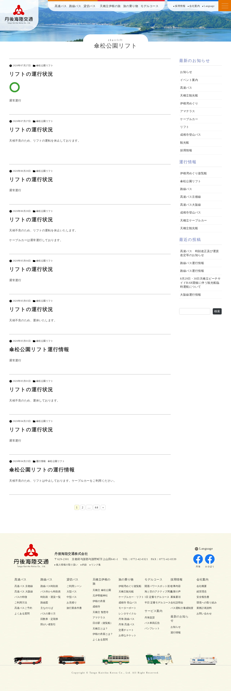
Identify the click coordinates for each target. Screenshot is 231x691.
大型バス (72, 591)
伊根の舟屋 (99, 601)
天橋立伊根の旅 (110, 6)
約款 (84, 564)
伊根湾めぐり (189, 103)
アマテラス (187, 111)
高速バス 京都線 (23, 586)
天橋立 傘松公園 (102, 590)
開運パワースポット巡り (154, 586)
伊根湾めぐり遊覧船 (193, 173)
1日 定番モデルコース (154, 597)
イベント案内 (189, 79)
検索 (217, 311)
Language (209, 6)
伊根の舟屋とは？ (102, 634)
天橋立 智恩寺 (100, 612)
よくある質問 (22, 613)
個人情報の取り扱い (67, 564)
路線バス (75, 6)
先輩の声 (176, 591)
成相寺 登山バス (128, 602)
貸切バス (89, 6)
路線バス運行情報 (192, 263)
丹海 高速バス (126, 624)
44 (96, 507)
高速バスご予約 (23, 608)
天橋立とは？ (100, 628)
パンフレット (152, 628)
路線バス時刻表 (49, 586)
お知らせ (186, 72)
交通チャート (126, 630)
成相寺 (96, 606)
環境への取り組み (206, 602)
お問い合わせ (204, 613)
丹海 (198, 566)
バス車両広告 (152, 623)
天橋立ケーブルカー (193, 220)
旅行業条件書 (74, 608)
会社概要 (202, 586)
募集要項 (176, 597)
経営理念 (202, 591)
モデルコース (149, 6)
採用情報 (180, 6)
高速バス (61, 6)
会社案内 (194, 6)
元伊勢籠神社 (100, 595)
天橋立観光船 (189, 95)
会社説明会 (177, 602)
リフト (184, 126)
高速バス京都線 (190, 196)
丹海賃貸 (150, 617)
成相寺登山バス (190, 134)
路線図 (44, 602)
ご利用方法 (20, 602)
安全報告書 (203, 597)
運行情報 (41, 461)
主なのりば (46, 608)
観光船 (184, 142)
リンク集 (96, 564)
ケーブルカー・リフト (128, 597)
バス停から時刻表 (50, 591)
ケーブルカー (189, 119)
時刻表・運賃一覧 (50, 597)
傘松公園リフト (44, 65)
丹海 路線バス (126, 619)
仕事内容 (176, 586)
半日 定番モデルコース (154, 602)
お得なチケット (127, 635)
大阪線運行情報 (190, 294)
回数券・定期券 (49, 619)
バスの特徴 (20, 597)
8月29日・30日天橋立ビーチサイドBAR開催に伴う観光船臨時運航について (200, 282)
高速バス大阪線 (190, 204)
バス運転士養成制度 (180, 608)
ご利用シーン (74, 586)
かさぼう (209, 566)
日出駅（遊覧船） (102, 623)
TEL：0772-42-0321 (135, 559)
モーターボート (127, 608)
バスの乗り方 (48, 613)
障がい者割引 (48, 624)
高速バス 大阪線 (23, 591)
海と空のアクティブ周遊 (154, 591)
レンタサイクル (127, 613)
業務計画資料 (204, 608)
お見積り (72, 602)
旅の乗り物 (130, 6)
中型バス (72, 597)
